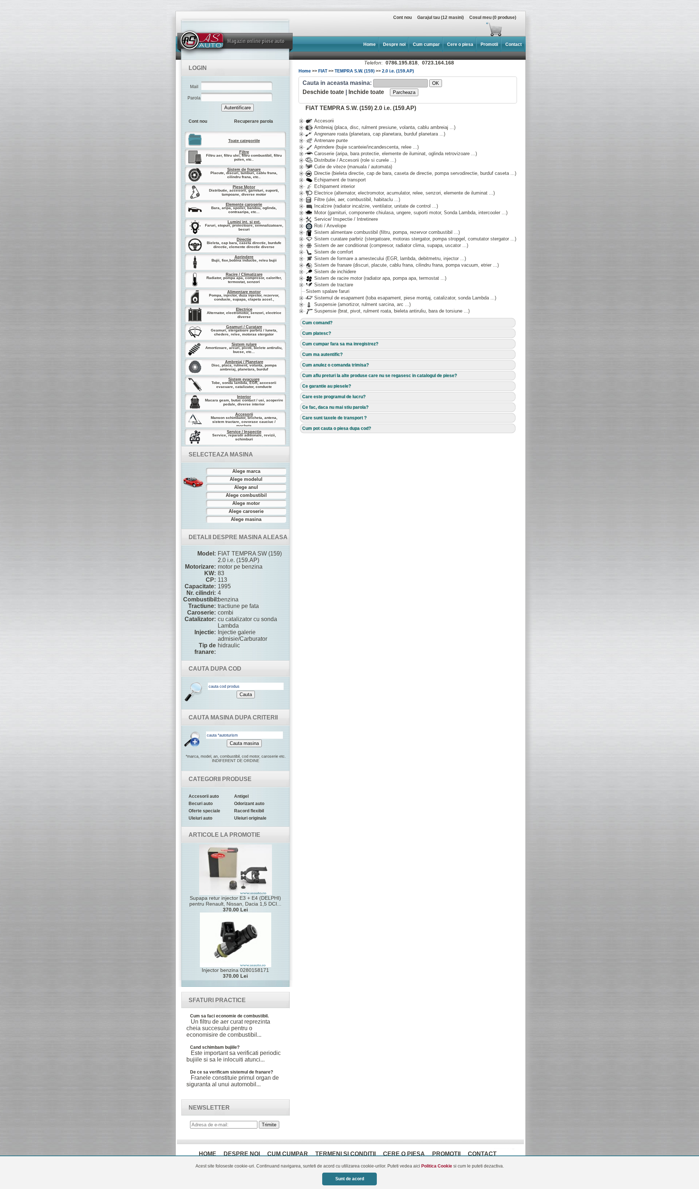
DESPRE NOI (242, 1154)
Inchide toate (366, 92)
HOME (207, 1154)
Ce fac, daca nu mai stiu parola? (335, 407)
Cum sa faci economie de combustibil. (229, 1016)
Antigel (241, 796)
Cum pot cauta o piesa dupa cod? (336, 428)
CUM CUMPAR (287, 1154)
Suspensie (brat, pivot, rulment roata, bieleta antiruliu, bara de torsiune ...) (387, 311)
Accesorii (319, 120)
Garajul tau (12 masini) (440, 17)
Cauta (246, 694)
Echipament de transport (335, 180)
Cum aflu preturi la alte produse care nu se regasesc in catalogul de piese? (379, 375)
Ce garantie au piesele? (326, 386)
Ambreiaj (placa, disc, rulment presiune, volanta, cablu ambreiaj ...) (380, 127)
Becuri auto (201, 803)
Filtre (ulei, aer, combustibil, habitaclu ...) (352, 199)
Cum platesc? (316, 333)
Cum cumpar (426, 44)
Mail (194, 86)
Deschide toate (323, 92)
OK (435, 83)
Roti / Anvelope (325, 225)
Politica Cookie (436, 1166)
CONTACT (482, 1154)
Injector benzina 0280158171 (235, 973)
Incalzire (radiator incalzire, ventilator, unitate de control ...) (371, 206)
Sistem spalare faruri (328, 291)
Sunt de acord (349, 1178)
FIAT (322, 71)
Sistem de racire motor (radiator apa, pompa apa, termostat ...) (375, 278)
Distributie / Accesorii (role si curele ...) (350, 160)
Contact (513, 44)
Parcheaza (404, 92)
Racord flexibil (249, 810)
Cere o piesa (460, 44)
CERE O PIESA (404, 1154)
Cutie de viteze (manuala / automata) (348, 166)
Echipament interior (330, 186)
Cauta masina (244, 743)
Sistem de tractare (329, 284)
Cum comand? (317, 322)
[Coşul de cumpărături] (341, 29)
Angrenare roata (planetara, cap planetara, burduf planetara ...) (375, 134)
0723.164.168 (438, 63)
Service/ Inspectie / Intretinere (341, 219)
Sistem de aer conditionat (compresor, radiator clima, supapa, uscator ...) (386, 245)
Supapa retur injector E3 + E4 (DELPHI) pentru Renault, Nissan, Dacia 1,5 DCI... (235, 904)
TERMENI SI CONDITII (345, 1154)
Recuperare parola (253, 121)
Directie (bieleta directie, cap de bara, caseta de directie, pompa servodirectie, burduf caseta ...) (410, 173)
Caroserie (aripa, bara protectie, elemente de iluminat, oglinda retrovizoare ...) (391, 153)
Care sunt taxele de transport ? (334, 417)
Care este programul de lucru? (334, 396)
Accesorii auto (204, 796)
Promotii (489, 44)
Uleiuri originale (250, 818)
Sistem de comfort (329, 252)
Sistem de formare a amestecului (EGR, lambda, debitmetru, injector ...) (385, 258)
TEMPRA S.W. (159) (355, 71)
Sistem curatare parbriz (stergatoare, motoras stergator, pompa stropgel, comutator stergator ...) (410, 239)
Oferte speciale (204, 810)
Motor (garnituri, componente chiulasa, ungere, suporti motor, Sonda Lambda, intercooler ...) (406, 212)
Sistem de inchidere (330, 271)
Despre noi (394, 44)
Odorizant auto (249, 803)
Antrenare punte (326, 140)
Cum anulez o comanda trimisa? (335, 365)
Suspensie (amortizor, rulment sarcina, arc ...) (358, 304)
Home (369, 44)
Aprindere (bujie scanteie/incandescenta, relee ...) (362, 147)
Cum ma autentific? (322, 354)
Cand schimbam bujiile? (215, 1047)
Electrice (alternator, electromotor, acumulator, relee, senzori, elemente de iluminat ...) (400, 193)
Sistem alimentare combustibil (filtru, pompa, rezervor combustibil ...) (382, 232)
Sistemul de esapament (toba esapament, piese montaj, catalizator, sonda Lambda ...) (400, 298)
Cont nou (402, 17)
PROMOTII (446, 1154)
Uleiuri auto (200, 818)
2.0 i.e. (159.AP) (398, 71)
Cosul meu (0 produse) (492, 17)
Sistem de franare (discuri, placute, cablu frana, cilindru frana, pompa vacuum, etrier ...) (402, 265)
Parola (194, 98)
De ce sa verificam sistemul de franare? (231, 1072)
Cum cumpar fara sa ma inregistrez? (340, 343)
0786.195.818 (402, 63)
